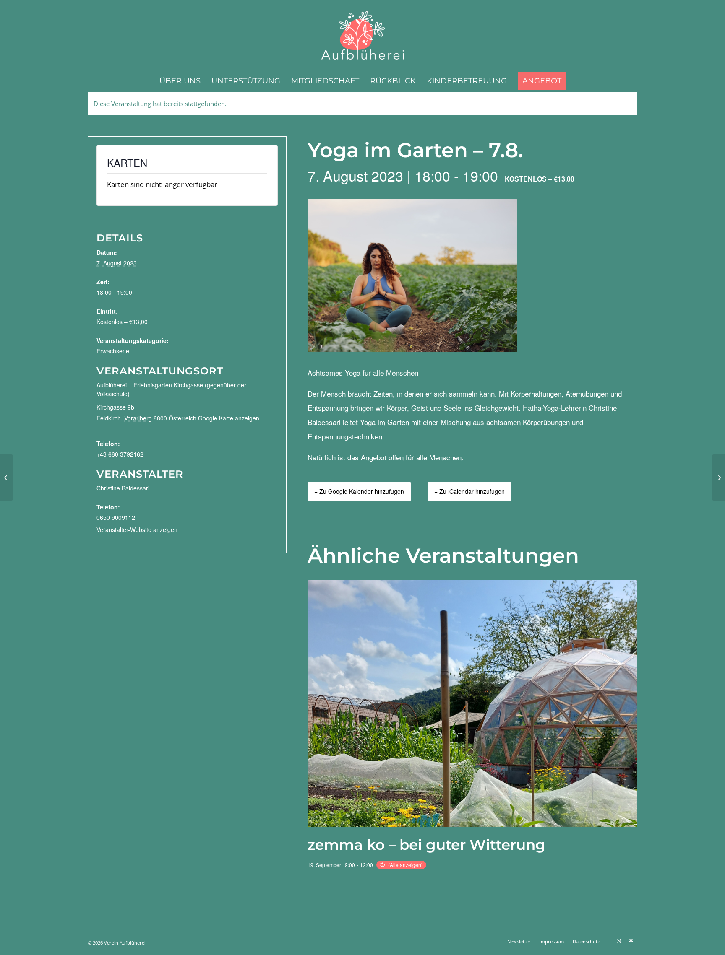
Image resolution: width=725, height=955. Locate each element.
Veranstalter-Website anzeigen (136, 529)
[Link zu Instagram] (618, 941)
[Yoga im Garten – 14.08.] (718, 477)
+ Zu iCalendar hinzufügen (469, 491)
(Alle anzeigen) (405, 864)
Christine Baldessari (122, 488)
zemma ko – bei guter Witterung (426, 845)
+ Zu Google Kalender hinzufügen (359, 491)
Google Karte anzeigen (228, 418)
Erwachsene (112, 351)
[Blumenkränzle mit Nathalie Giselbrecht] (6, 477)
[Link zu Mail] (631, 941)
